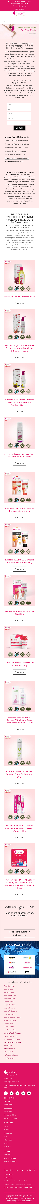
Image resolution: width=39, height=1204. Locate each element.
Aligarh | (13, 1184)
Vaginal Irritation (9, 998)
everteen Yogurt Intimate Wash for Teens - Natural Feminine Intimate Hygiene (19, 348)
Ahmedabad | (17, 1181)
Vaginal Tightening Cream (13, 1017)
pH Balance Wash (10, 1030)
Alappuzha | (7, 1184)
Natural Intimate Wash (12, 1039)
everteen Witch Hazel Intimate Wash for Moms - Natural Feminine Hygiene (19, 402)
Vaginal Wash (8, 989)
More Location (29, 1187)
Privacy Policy (8, 1104)
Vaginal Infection (10, 995)
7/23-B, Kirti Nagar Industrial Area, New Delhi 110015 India (19, 1086)
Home (6, 1126)
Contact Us (7, 1147)
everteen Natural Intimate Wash (17, 141)
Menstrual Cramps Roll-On (15, 155)
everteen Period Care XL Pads (16, 148)
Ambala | (29, 1184)
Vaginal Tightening (10, 1011)
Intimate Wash (9, 992)
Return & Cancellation (10, 1118)
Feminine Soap (9, 1014)
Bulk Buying (7, 1154)
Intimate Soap (9, 1046)
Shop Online (19, 9)
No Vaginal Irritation (11, 1055)
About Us (6, 1129)
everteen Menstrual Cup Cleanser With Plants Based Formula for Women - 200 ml (19, 720)
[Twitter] (16, 6)
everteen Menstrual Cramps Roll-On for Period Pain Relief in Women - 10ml (19, 828)
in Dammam (8, 1178)
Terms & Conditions (10, 1115)
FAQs (5, 1136)
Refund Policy (8, 1111)
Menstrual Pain (9, 1002)
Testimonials (8, 1133)
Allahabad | (19, 1184)
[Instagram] (19, 6)
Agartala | (7, 1181)
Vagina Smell (8, 1024)
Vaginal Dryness (9, 1008)
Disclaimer (7, 1101)
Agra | (11, 1181)
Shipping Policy (8, 1108)
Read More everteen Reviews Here (19, 933)
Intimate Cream (9, 1049)
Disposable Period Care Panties (17, 158)
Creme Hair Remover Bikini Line (17, 144)
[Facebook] (13, 6)
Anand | (12, 1187)
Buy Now (19, 303)
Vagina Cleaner (9, 1027)
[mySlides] (19, 30)
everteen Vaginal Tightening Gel (17, 137)
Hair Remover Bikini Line (12, 1042)
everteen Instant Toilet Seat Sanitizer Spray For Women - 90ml (19, 774)
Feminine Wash (9, 986)
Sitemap (29, 1201)
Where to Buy (8, 1140)
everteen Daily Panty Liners (15, 151)
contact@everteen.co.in (11, 1082)
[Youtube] (22, 6)
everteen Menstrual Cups (14, 162)
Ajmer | (28, 1181)
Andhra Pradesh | (19, 1187)
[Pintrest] (25, 6)
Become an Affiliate (10, 1158)
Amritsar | (7, 1187)
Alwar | (24, 1184)
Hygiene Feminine (10, 1036)
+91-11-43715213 (8, 1078)
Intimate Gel (8, 1052)
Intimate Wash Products (12, 1033)
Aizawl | (23, 1181)
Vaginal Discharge (10, 1005)
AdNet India (20, 1201)
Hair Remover (9, 1058)
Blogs (5, 1143)
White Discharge (10, 1020)
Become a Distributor (10, 1161)
